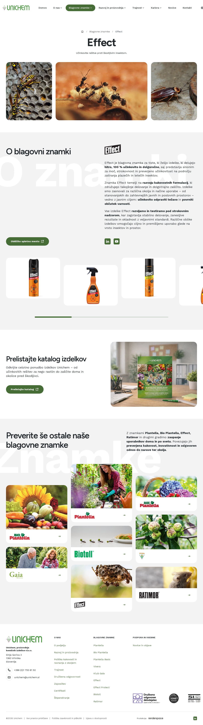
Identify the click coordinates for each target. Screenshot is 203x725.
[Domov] (15, 7)
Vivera (97, 666)
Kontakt (187, 7)
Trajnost (137, 7)
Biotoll (97, 694)
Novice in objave (142, 645)
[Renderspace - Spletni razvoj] (155, 718)
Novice (172, 7)
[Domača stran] (24, 639)
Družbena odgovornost (67, 676)
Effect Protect (101, 687)
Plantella (98, 645)
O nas (56, 7)
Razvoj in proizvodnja (111, 7)
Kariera (155, 7)
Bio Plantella (100, 652)
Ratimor (98, 701)
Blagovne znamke (79, 7)
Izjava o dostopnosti (96, 718)
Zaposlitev (60, 683)
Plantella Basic (101, 659)
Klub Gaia (99, 673)
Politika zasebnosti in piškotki (67, 718)
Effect (96, 680)
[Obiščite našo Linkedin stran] (195, 718)
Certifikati (59, 690)
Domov (42, 7)
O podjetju (60, 645)
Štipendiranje (61, 697)
